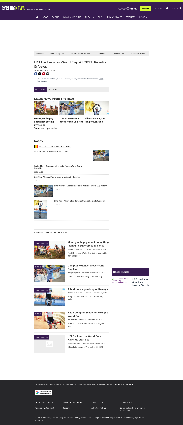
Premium (89, 17)
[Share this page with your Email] (47, 73)
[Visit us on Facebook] (120, 8)
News (45, 17)
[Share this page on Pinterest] (43, 73)
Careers (66, 408)
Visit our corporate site (123, 384)
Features (130, 17)
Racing (55, 17)
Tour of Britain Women (80, 53)
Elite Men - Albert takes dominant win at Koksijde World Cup (80, 201)
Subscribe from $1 (138, 53)
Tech (100, 17)
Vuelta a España (57, 53)
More (142, 17)
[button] (176, 8)
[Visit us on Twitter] (123, 8)
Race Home (40, 89)
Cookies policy (126, 402)
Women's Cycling (72, 17)
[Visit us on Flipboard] (135, 8)
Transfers (101, 53)
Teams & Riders (41, 243)
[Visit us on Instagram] (127, 8)
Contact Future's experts (73, 402)
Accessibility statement (44, 408)
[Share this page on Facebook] (35, 73)
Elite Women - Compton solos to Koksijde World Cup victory (80, 186)
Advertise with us (99, 408)
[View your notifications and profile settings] (167, 8)
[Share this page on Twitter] (39, 73)
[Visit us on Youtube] (131, 8)
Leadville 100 (118, 53)
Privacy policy (97, 402)
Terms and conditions (44, 402)
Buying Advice (114, 17)
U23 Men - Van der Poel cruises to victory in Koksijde (57, 177)
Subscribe (145, 8)
